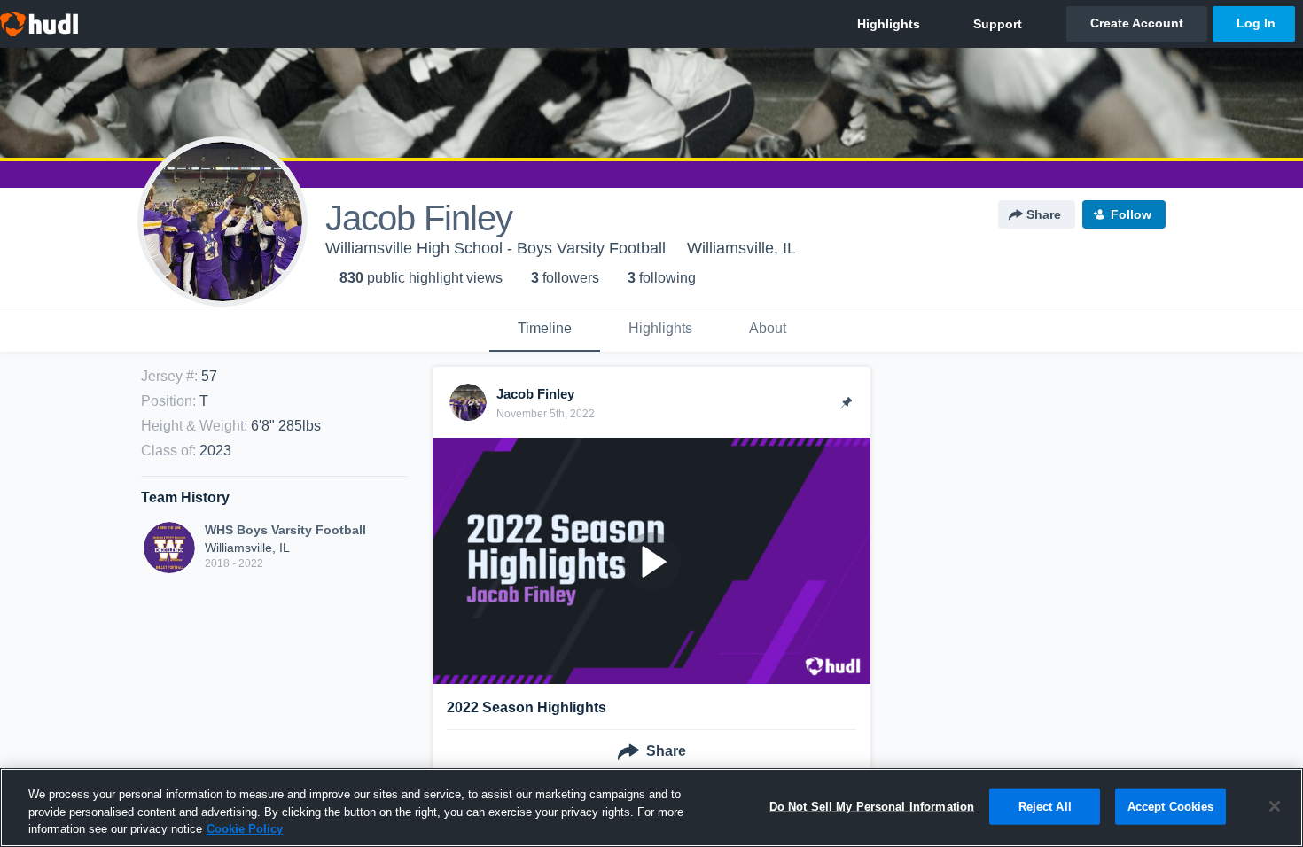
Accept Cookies (1170, 805)
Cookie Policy (245, 828)
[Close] (1274, 806)
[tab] (544, 329)
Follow (1131, 214)
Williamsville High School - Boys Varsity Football (495, 248)
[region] (651, 807)
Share (1043, 214)
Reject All (1045, 805)
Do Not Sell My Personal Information (872, 805)
